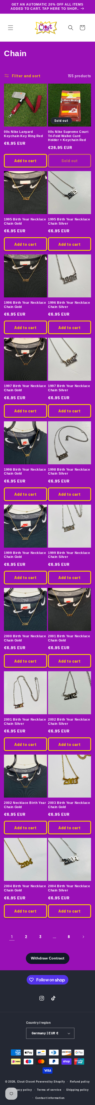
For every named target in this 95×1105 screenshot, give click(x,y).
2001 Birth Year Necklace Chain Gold (69, 638)
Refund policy (80, 1081)
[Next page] (83, 937)
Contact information (50, 1097)
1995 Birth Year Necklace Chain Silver (69, 221)
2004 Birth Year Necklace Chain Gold (25, 888)
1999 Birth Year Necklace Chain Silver (69, 555)
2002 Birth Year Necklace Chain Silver (69, 722)
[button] (10, 27)
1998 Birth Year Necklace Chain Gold (25, 472)
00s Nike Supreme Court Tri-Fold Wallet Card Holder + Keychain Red (68, 136)
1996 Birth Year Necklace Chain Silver (69, 305)
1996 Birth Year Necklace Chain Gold (25, 305)
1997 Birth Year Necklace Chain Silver (69, 388)
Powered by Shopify (50, 1081)
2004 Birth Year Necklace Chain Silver (69, 888)
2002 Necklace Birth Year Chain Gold (25, 805)
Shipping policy (77, 1089)
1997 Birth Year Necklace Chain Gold (25, 388)
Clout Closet (26, 1081)
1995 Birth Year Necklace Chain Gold (25, 221)
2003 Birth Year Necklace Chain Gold (69, 805)
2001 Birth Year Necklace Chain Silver (25, 722)
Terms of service (49, 1089)
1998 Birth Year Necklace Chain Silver (69, 472)
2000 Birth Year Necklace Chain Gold (25, 638)
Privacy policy (21, 1089)
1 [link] (12, 936)
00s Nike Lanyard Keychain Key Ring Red (23, 134)
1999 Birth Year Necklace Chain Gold (25, 555)
